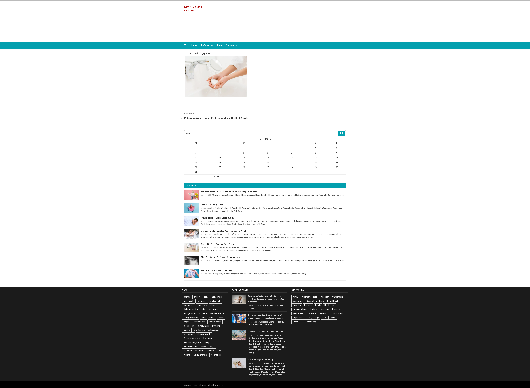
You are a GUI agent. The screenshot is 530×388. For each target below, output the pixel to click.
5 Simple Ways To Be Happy (260, 359)
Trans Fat (188, 351)
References (207, 45)
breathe (227, 274)
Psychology (205, 224)
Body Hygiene (218, 297)
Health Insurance (248, 195)
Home (194, 45)
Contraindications (268, 338)
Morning (303, 234)
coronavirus (189, 305)
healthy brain (333, 247)
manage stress (263, 221)
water (262, 237)
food (304, 247)
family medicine (261, 260)
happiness (268, 366)
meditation (274, 221)
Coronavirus (298, 301)
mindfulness (296, 221)
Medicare (314, 195)
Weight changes (277, 237)
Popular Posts (324, 195)
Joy (261, 369)
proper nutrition (241, 237)
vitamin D (331, 260)
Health (238, 195)
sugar (254, 250)
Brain (229, 247)
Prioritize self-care (334, 221)
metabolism (295, 234)
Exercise (225, 221)
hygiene (187, 322)
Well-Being (238, 211)
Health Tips (259, 195)
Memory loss (199, 322)
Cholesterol (255, 247)
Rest (335, 208)
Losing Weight (283, 234)
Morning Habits (314, 234)
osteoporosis (300, 260)
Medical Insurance (302, 195)
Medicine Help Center (193, 9)
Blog (219, 45)
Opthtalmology (337, 313)
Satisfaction (265, 375)
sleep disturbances (218, 224)
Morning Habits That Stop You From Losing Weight (224, 231)
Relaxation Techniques (323, 208)
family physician (191, 317)
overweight (205, 237)
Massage (325, 309)
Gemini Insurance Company (224, 195)
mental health (284, 221)
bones (220, 260)
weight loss (300, 237)
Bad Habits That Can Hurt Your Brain (217, 244)
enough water (242, 234)
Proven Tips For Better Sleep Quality (217, 218)
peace (257, 372)
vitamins (211, 351)
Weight (267, 237)
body (220, 221)
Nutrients (324, 234)
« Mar (216, 177)
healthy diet (250, 208)
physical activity (307, 221)
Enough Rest (230, 208)
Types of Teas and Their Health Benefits (266, 331)
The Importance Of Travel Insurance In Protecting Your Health (229, 192)
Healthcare (269, 195)
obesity (187, 330)
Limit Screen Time (275, 208)
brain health (237, 247)
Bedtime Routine (218, 208)
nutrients (216, 326)
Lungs (289, 274)
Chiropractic (337, 297)
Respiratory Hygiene (192, 342)
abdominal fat (222, 234)
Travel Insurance (337, 195)
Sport (324, 317)
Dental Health (333, 301)
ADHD (265, 305)
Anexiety (325, 297)
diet (271, 247)
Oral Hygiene (199, 330)
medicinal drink (274, 344)
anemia (187, 297)
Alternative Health (267, 335)
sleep (251, 237)
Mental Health (270, 369)
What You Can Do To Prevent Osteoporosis (220, 257)
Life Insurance (288, 195)
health (238, 221)
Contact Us (231, 45)
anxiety (214, 221)
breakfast (232, 234)
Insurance (278, 195)
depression (215, 305)
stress (253, 224)
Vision (333, 317)
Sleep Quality (232, 224)
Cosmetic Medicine (315, 301)
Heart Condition (300, 309)
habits (232, 221)
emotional (278, 247)
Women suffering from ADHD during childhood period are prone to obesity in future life (266, 299)
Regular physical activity (304, 208)
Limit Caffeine (261, 208)
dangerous (265, 247)
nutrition (332, 234)
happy (277, 366)
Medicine (252, 347)
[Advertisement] (293, 20)
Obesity (339, 234)
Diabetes (297, 305)
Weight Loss (290, 237)
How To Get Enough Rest (212, 205)
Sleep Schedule (226, 211)
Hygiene (313, 309)
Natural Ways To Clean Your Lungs (216, 270)
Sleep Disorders (213, 211)
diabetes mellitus (191, 309)
